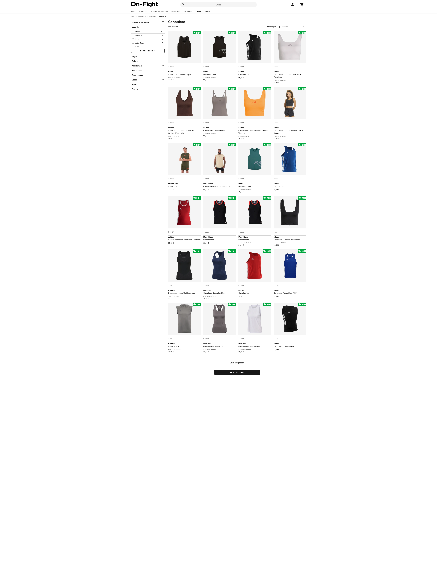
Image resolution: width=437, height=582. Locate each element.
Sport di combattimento (159, 11)
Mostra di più (237, 372)
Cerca (218, 4)
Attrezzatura (143, 11)
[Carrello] (302, 4)
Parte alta (152, 16)
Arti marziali (175, 11)
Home (133, 16)
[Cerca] (183, 4)
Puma (170, 71)
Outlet (198, 11)
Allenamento (187, 11)
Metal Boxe (173, 183)
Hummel (171, 290)
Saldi (133, 11)
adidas (241, 71)
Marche (207, 11)
